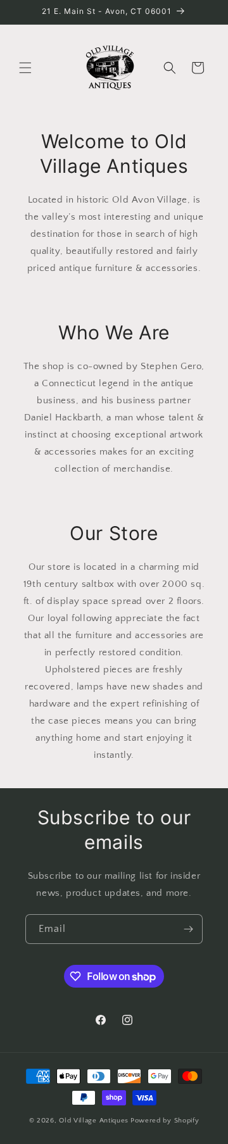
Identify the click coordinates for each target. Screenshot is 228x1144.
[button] (25, 68)
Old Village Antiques (94, 1120)
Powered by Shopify (165, 1120)
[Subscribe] (188, 929)
